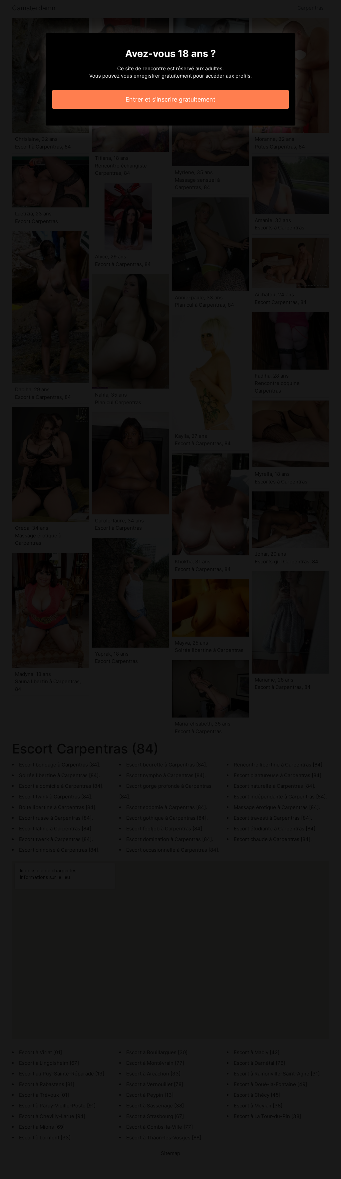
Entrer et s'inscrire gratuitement (170, 99)
